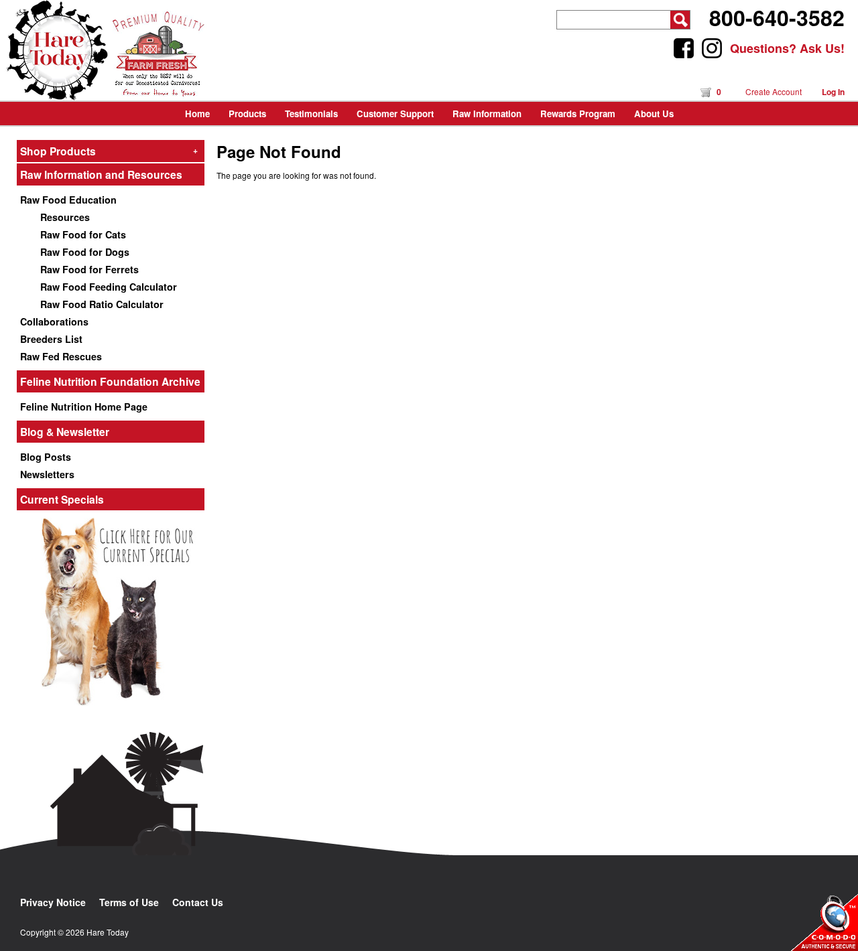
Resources (65, 217)
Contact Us (197, 902)
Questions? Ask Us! (787, 48)
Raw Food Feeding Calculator (108, 286)
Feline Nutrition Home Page (83, 406)
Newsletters (47, 474)
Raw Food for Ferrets (89, 269)
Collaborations (54, 321)
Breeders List (51, 339)
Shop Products (109, 151)
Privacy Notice (53, 902)
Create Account (773, 91)
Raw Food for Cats (83, 234)
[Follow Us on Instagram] (712, 48)
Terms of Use (129, 902)
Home (197, 113)
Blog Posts (45, 456)
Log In (833, 92)
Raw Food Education (68, 199)
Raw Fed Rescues (61, 356)
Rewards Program (577, 113)
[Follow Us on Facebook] (684, 48)
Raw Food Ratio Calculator (102, 304)
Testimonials (311, 113)
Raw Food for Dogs (84, 252)
